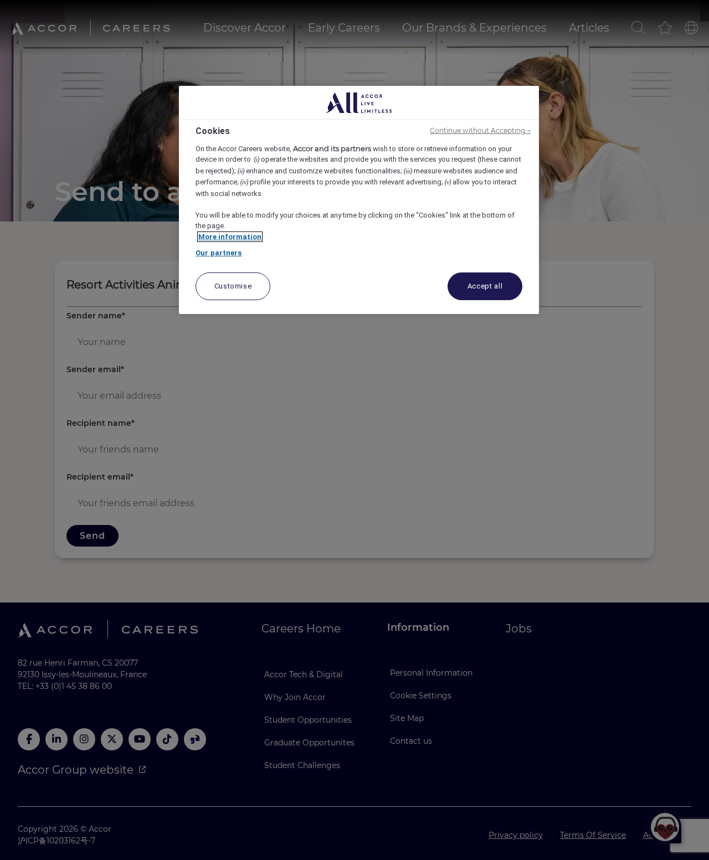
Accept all (485, 286)
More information (229, 237)
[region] (359, 200)
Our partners (219, 253)
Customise (233, 286)
